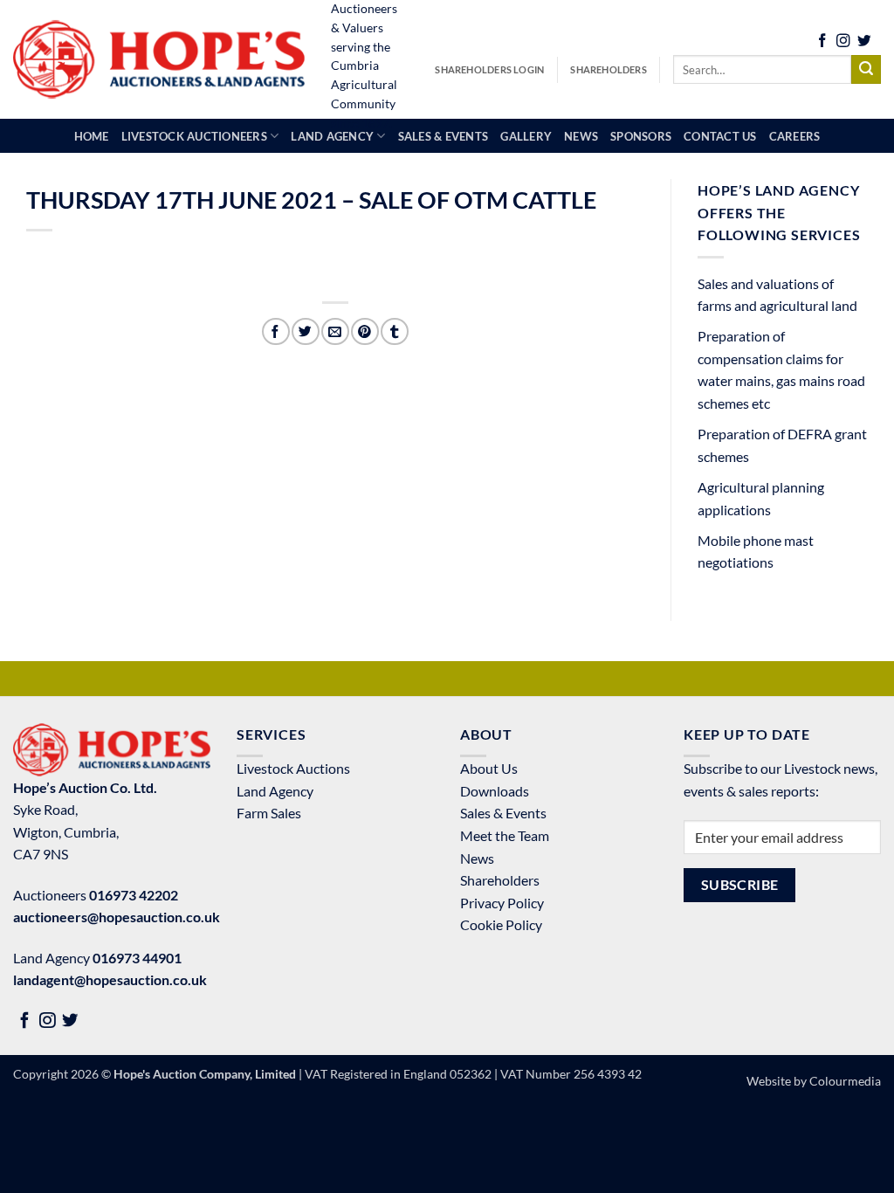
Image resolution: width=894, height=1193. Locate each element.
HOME (91, 136)
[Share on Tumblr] (394, 331)
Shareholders (608, 69)
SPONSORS (640, 136)
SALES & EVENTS (443, 136)
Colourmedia (845, 1080)
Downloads (494, 791)
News (477, 858)
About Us (489, 768)
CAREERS (795, 136)
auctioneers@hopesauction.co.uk (116, 916)
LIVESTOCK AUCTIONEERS (194, 136)
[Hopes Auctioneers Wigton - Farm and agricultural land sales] (159, 59)
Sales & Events (503, 812)
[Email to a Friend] (334, 331)
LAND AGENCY (332, 136)
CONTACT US (720, 136)
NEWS (581, 136)
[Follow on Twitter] (864, 42)
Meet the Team (504, 835)
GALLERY (526, 136)
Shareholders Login (489, 69)
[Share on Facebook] (275, 331)
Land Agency (275, 791)
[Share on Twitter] (305, 331)
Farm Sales (269, 812)
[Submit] (866, 70)
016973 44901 (137, 957)
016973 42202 (133, 894)
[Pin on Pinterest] (364, 331)
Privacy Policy (502, 902)
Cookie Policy (501, 924)
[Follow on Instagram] (843, 42)
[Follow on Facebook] (822, 42)
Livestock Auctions (293, 768)
